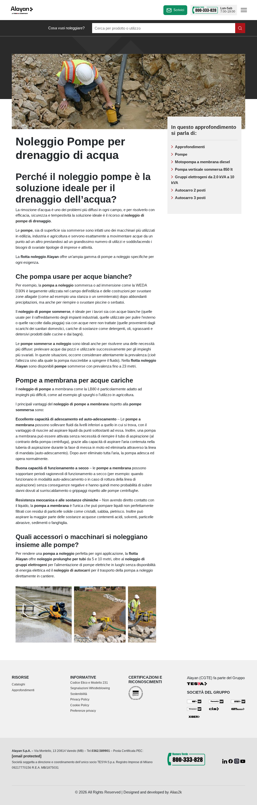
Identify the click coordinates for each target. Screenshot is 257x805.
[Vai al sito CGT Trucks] (238, 708)
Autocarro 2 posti (190, 190)
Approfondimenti (190, 147)
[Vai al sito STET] (238, 701)
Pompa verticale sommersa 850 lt (204, 169)
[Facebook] (231, 761)
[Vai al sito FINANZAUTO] (216, 701)
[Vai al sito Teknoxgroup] (194, 708)
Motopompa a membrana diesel (202, 162)
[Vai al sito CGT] (194, 701)
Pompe (181, 154)
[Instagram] (237, 761)
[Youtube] (242, 761)
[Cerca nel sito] (240, 28)
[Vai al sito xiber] (194, 717)
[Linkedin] (225, 761)
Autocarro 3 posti (190, 198)
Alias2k (176, 792)
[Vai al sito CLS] (216, 708)
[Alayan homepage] (22, 10)
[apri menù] (243, 11)
